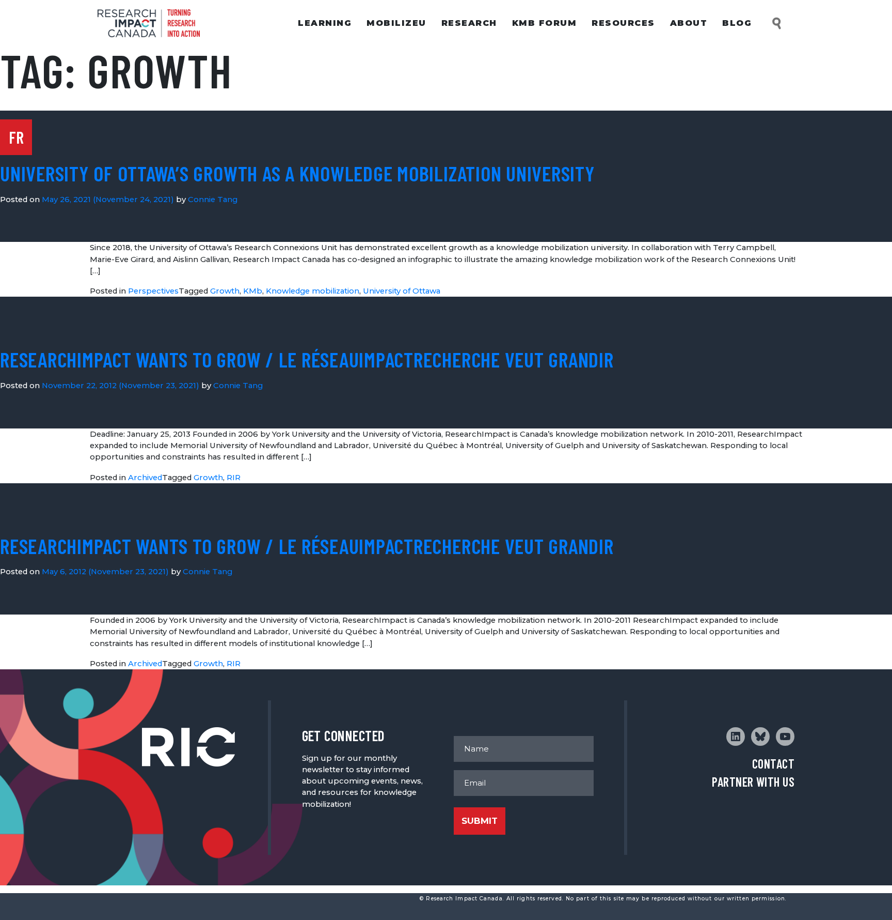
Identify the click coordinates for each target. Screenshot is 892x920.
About (689, 23)
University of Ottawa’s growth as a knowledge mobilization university (297, 173)
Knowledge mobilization (312, 291)
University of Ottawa (401, 291)
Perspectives (153, 291)
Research (469, 23)
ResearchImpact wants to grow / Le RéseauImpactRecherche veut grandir (307, 545)
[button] (777, 23)
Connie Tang (212, 199)
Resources (623, 23)
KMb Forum (544, 23)
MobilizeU (396, 23)
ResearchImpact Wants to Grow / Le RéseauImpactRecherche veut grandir (307, 359)
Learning (325, 23)
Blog (737, 23)
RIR (234, 477)
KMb (252, 291)
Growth (225, 291)
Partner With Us (753, 781)
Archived (145, 477)
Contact (773, 763)
